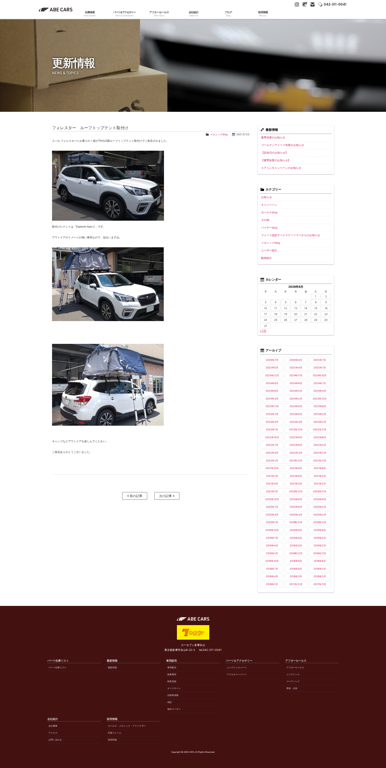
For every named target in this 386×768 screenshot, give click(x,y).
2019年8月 (320, 530)
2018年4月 (272, 576)
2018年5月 (320, 568)
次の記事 (166, 496)
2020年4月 (272, 514)
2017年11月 (319, 584)
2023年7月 (272, 414)
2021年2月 (320, 483)
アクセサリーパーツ (237, 674)
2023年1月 (272, 429)
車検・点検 (292, 688)
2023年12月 (320, 398)
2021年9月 (296, 468)
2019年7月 (272, 538)
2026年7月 (272, 360)
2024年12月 (272, 375)
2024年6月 (272, 390)
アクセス (52, 733)
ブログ (228, 14)
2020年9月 (296, 499)
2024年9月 (272, 383)
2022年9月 (296, 437)
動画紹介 (266, 258)
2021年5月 (320, 476)
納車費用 (171, 674)
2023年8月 (319, 406)
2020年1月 (272, 522)
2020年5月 (319, 506)
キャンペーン (269, 204)
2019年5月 (320, 538)
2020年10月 (272, 499)
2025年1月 (320, 367)
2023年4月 (272, 421)
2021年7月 (272, 476)
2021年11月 (319, 460)
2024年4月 (319, 390)
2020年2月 (319, 514)
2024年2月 (296, 398)
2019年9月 (296, 530)
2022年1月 (272, 460)
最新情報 (112, 667)
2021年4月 (272, 483)
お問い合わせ (55, 739)
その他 (265, 220)
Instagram (297, 4)
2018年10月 (272, 561)
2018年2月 (320, 576)
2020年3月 (296, 514)
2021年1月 (272, 491)
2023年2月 (319, 421)
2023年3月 (296, 421)
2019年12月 (296, 522)
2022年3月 (296, 452)
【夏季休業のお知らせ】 (276, 160)
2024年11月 (296, 375)
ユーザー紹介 (269, 250)
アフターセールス (295, 667)
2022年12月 (296, 429)
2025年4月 (296, 367)
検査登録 (171, 681)
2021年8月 (320, 468)
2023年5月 (319, 414)
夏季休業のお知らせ (273, 137)
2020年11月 (319, 491)
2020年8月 (319, 499)
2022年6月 (296, 444)
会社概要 (52, 726)
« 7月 (263, 330)
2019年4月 (272, 545)
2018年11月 (319, 553)
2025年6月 (272, 367)
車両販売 (171, 667)
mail (312, 4)
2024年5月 (296, 390)
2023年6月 (296, 414)
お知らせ (266, 197)
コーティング (293, 681)
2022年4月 (272, 452)
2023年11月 (272, 406)
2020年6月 (296, 506)
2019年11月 (319, 522)
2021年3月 (296, 483)
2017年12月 (295, 584)
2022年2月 (319, 452)
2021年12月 (296, 460)
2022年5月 (319, 444)
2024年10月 (320, 375)
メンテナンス (293, 674)
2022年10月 (272, 437)
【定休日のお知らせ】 (274, 152)
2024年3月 (272, 398)
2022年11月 (319, 429)
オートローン (174, 688)
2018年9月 (296, 561)
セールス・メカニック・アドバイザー (127, 726)
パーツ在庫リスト (57, 667)
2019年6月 (296, 538)
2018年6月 (296, 568)
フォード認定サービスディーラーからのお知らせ (290, 235)
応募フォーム (114, 733)
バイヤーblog (269, 227)
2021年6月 (296, 476)
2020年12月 (296, 491)
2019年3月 (296, 545)
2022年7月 (272, 444)
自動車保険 (172, 695)
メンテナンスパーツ (237, 667)
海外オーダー (174, 709)
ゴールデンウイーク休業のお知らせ (282, 145)
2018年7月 (272, 568)
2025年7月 (319, 360)
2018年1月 (272, 584)
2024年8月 (296, 383)
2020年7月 (272, 506)
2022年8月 (319, 437)
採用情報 (112, 739)
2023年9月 (296, 406)
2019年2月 (320, 545)
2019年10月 (272, 530)
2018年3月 (296, 576)
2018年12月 (296, 553)
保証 (169, 702)
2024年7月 (319, 383)
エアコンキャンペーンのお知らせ (281, 167)
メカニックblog (219, 134)
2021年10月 (272, 468)
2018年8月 (320, 561)
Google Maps (304, 4)
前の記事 (135, 496)
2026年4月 (296, 360)
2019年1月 (272, 553)
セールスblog (269, 212)
